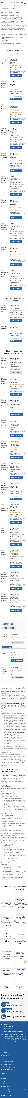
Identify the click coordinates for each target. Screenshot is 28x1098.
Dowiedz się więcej (17, 643)
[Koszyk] (25, 2)
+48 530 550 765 (21, 1036)
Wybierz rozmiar (16, 75)
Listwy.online (14, 1045)
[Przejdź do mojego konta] (22, 2)
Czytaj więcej (4, 40)
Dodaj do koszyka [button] (16, 414)
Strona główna (4, 6)
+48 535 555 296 (18, 1034)
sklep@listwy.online (16, 1016)
